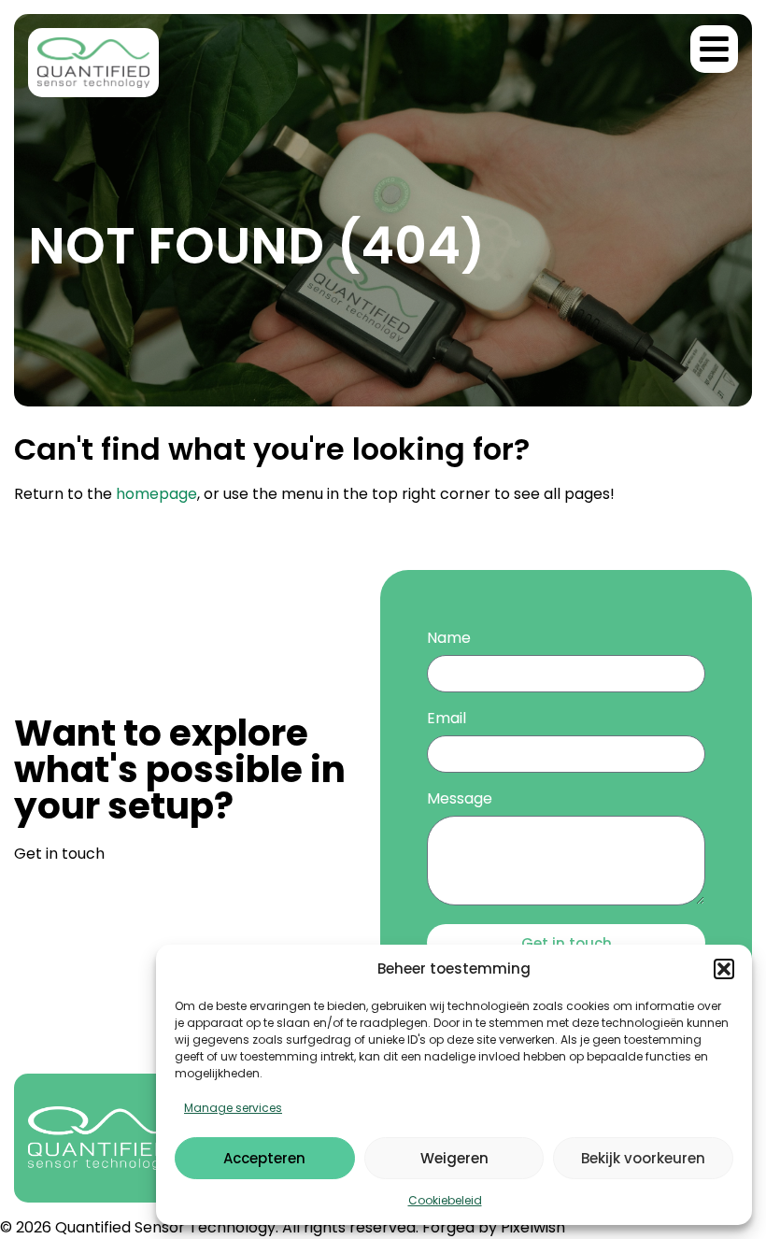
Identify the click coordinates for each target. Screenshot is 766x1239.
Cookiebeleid (445, 1200)
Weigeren (454, 1158)
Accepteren (264, 1158)
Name (449, 639)
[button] (724, 969)
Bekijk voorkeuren (643, 1158)
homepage (156, 494)
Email (446, 720)
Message (459, 800)
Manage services (233, 1108)
